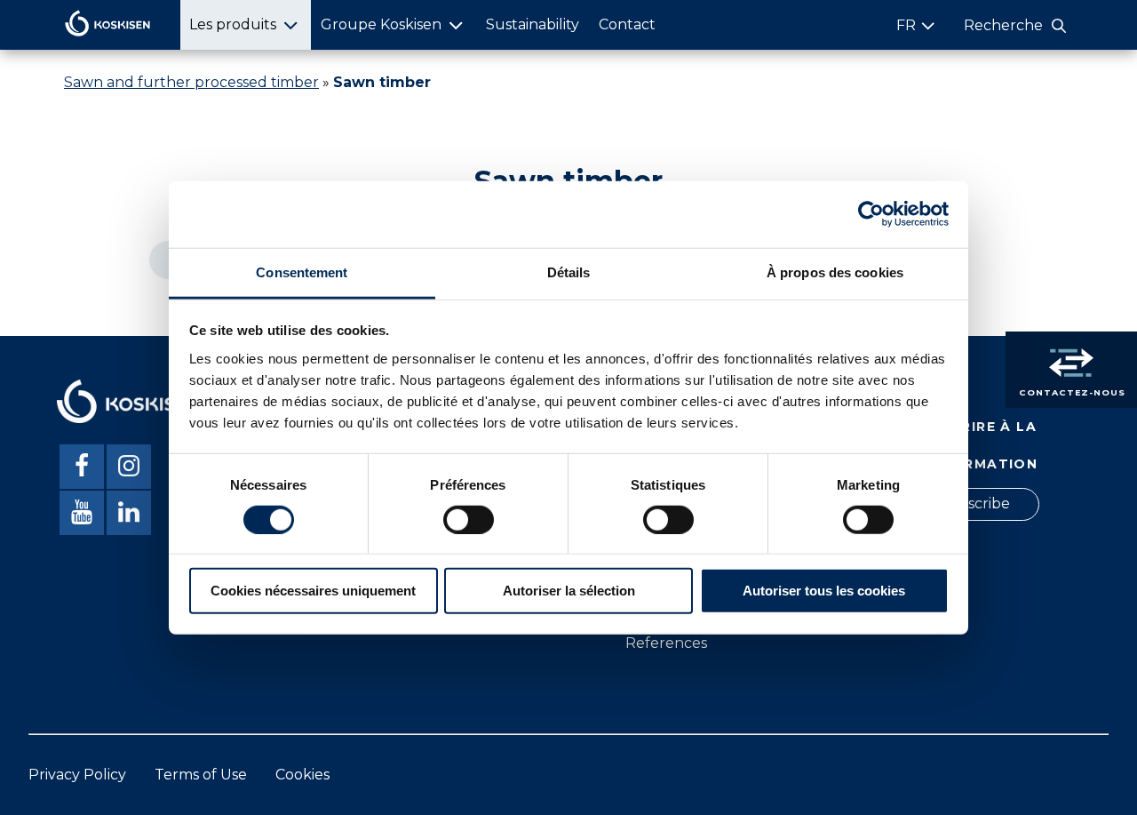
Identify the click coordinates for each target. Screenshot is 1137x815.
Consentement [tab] (301, 271)
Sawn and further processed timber (191, 82)
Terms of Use (201, 774)
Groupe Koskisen (381, 24)
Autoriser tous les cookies (824, 590)
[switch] (468, 520)
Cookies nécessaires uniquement (313, 590)
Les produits (232, 24)
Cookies (302, 774)
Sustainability (532, 24)
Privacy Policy (77, 774)
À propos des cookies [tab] (835, 271)
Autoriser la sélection (569, 590)
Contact (627, 24)
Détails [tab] (569, 271)
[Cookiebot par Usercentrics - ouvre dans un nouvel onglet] (871, 214)
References (666, 643)
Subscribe (974, 503)
